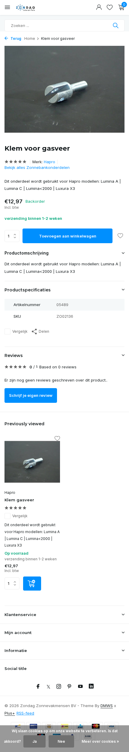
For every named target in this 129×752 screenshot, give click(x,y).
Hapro (49, 161)
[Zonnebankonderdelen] (31, 7)
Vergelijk (20, 331)
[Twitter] (48, 686)
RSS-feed (25, 713)
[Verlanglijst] (109, 7)
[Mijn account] (99, 7)
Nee (61, 741)
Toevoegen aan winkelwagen (67, 236)
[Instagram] (58, 686)
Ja (34, 741)
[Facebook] (38, 686)
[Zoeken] (116, 25)
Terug (15, 38)
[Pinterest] (69, 686)
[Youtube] (80, 686)
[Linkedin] (91, 686)
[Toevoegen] (32, 584)
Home (29, 38)
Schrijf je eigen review (30, 395)
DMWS (106, 705)
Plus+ (9, 713)
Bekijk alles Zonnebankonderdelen (37, 167)
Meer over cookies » (100, 741)
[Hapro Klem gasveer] (32, 462)
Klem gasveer (19, 499)
